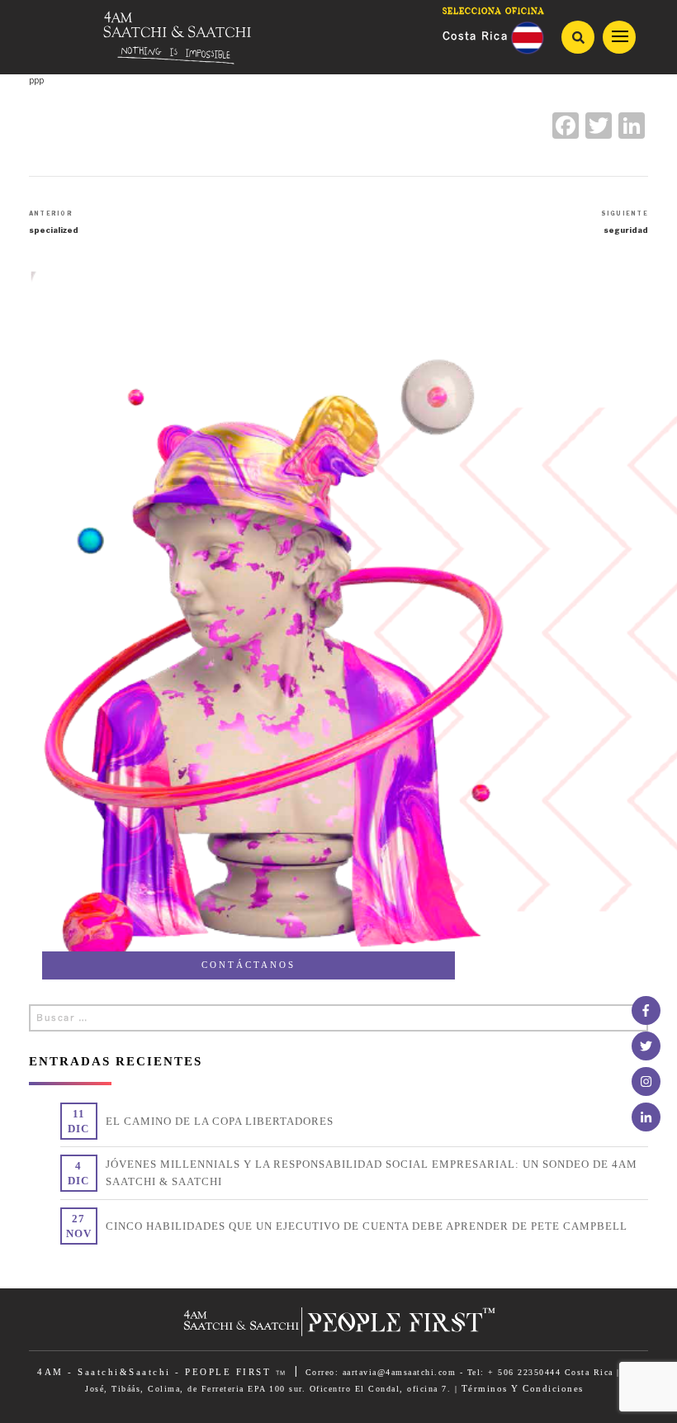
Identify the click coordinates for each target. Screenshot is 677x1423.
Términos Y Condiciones (523, 1388)
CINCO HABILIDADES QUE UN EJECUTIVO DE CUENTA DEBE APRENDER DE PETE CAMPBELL (366, 1226)
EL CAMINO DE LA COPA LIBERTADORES (220, 1121)
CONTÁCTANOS (248, 965)
